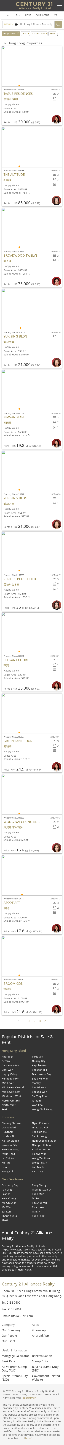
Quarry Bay (38, 1061)
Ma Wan (7, 1207)
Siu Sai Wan (39, 1087)
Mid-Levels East (11, 1091)
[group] (32, 66)
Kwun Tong (8, 1154)
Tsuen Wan (38, 1207)
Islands (6, 1194)
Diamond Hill (9, 1127)
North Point (8, 1105)
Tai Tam (36, 1100)
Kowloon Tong (10, 1149)
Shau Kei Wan (40, 1078)
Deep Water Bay (41, 1074)
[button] (59, 34)
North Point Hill (11, 1100)
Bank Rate (8, 1361)
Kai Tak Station (10, 1140)
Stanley (36, 1083)
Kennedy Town (10, 1078)
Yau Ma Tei (38, 1167)
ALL (9, 15)
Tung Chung (39, 1185)
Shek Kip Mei (39, 1132)
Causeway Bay (10, 1065)
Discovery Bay (10, 1185)
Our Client (8, 1341)
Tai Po (35, 1198)
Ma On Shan (9, 1202)
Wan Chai (37, 1105)
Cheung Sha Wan (12, 1123)
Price (25, 33)
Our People (9, 1336)
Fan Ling (7, 1189)
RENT (28, 15)
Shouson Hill (39, 1069)
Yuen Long (38, 1216)
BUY (18, 15)
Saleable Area (38, 33)
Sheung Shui (9, 1216)
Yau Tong (37, 1171)
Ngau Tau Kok (40, 1127)
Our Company (11, 1330)
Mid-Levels (8, 1083)
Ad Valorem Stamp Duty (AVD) (14, 1368)
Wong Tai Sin (39, 1162)
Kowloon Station (41, 1149)
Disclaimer (29, 1397)
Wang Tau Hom (41, 1158)
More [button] (52, 33)
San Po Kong (39, 1136)
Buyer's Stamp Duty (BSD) (45, 1368)
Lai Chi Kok (8, 1158)
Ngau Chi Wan (40, 1123)
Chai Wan (7, 1069)
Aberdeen (8, 1056)
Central (6, 1061)
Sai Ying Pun (39, 1096)
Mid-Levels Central (13, 1087)
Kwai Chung (9, 1198)
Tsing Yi (36, 1211)
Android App (40, 1336)
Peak (4, 1109)
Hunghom (8, 1132)
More (28, 1438)
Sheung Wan (39, 1091)
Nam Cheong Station (44, 1140)
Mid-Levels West (11, 1096)
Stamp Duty (40, 1361)
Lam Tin (6, 1167)
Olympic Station (41, 1145)
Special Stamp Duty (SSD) (15, 1378)
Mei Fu (6, 1162)
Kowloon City (9, 1145)
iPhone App (39, 1330)
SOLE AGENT (42, 15)
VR (55, 15)
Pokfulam (37, 1056)
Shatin (5, 1220)
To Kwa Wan (39, 1154)
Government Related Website (46, 1378)
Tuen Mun (38, 1194)
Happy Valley (9, 33)
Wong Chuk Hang (42, 1109)
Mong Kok (8, 1171)
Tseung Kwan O (41, 1189)
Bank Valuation (42, 1356)
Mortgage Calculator (15, 1356)
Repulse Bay (39, 1065)
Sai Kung (7, 1211)
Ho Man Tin (8, 1136)
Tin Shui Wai (39, 1202)
